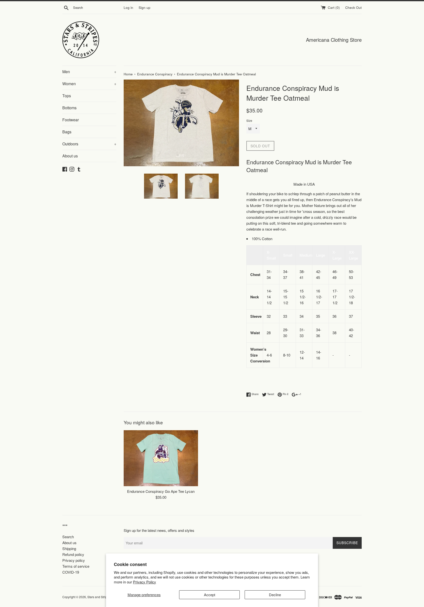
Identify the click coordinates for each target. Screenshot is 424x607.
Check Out (353, 7)
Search (68, 536)
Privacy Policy (144, 581)
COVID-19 (70, 572)
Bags (66, 132)
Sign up (144, 7)
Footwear (70, 120)
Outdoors (89, 144)
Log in (128, 7)
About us (70, 156)
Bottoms (69, 107)
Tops (66, 95)
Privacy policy (73, 560)
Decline (275, 594)
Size (249, 120)
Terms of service (75, 566)
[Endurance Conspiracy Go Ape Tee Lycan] (161, 458)
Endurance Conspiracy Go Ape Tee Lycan (161, 491)
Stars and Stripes (99, 597)
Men (89, 71)
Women (89, 83)
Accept (209, 594)
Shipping (69, 548)
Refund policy (73, 554)
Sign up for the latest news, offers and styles (159, 530)
